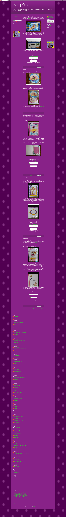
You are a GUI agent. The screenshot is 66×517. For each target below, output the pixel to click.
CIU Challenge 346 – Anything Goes (18, 361)
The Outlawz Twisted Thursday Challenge (18, 322)
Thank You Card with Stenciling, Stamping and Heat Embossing (20, 393)
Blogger (40, 506)
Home (33, 308)
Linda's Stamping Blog (16, 403)
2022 (14, 476)
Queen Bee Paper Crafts (17, 427)
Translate (19, 21)
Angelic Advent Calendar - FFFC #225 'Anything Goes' (20, 377)
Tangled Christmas (16, 450)
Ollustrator (34, 506)
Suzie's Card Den (16, 458)
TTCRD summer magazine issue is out (18, 467)
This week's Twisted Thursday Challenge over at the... (20, 495)
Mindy (14, 410)
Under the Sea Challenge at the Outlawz (18, 356)
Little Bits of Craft (16, 405)
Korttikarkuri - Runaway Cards (18, 392)
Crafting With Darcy (16, 355)
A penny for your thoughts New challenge (18, 416)
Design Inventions (16, 368)
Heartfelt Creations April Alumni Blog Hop (18, 385)
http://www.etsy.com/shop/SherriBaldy (33, 56)
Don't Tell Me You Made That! (17, 371)
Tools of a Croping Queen (17, 466)
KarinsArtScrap (16, 387)
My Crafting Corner (16, 415)
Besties (36, 242)
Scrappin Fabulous (16, 437)
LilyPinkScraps (16, 400)
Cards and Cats (16, 342)
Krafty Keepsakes (16, 395)
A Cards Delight (16, 316)
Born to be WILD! (15, 406)
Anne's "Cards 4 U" (16, 324)
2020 (14, 477)
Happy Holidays (15, 443)
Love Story (15, 353)
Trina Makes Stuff (16, 469)
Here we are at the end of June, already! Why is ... (20, 492)
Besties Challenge (16, 334)
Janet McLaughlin (50, 16)
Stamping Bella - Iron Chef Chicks (17, 317)
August (15, 489)
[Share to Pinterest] (40, 67)
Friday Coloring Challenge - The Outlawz (18, 345)
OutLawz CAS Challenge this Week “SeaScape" (19, 413)
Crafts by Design (16, 358)
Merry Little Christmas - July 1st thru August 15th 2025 (20, 348)
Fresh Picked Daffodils (16, 369)
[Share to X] (38, 67)
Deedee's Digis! (42, 106)
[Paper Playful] (50, 25)
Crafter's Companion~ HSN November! (18, 398)
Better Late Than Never (16, 464)
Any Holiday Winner (16, 337)
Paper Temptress (34, 59)
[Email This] (37, 67)
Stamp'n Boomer (16, 452)
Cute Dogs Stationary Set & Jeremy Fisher (18, 420)
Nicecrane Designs (16, 419)
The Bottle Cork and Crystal (17, 461)
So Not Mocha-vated (16, 442)
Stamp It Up (15, 447)
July (14, 490)
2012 (14, 504)
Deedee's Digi (31, 71)
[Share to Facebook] (39, 67)
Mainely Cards (20, 5)
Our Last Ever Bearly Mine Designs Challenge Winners (20, 332)
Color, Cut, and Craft (16, 350)
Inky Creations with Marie (17, 384)
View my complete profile (50, 17)
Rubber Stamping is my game (17, 430)
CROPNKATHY (16, 363)
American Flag (48, 37)
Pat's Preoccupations (16, 422)
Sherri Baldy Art (16, 440)
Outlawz (29, 18)
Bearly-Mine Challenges (17, 331)
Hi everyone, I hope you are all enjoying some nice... (20, 493)
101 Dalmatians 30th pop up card (17, 433)
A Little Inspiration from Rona (17, 319)
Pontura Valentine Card (16, 459)
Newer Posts (24, 308)
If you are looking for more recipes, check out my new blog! (20, 382)
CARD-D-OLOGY (16, 339)
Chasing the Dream (16, 347)
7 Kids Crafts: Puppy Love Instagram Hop (18, 390)
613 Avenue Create (16, 425)
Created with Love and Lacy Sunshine (18, 428)
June (15, 491)
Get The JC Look (16, 379)
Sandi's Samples (16, 435)
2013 (14, 503)
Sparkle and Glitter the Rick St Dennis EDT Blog (20, 445)
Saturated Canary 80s (16, 472)
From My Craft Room (16, 376)
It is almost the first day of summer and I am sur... (20, 494)
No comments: (34, 175)
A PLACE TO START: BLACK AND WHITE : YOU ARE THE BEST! (21, 340)
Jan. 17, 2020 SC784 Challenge (17, 456)
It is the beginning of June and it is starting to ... (19, 496)
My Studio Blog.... (16, 418)
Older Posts (42, 308)
